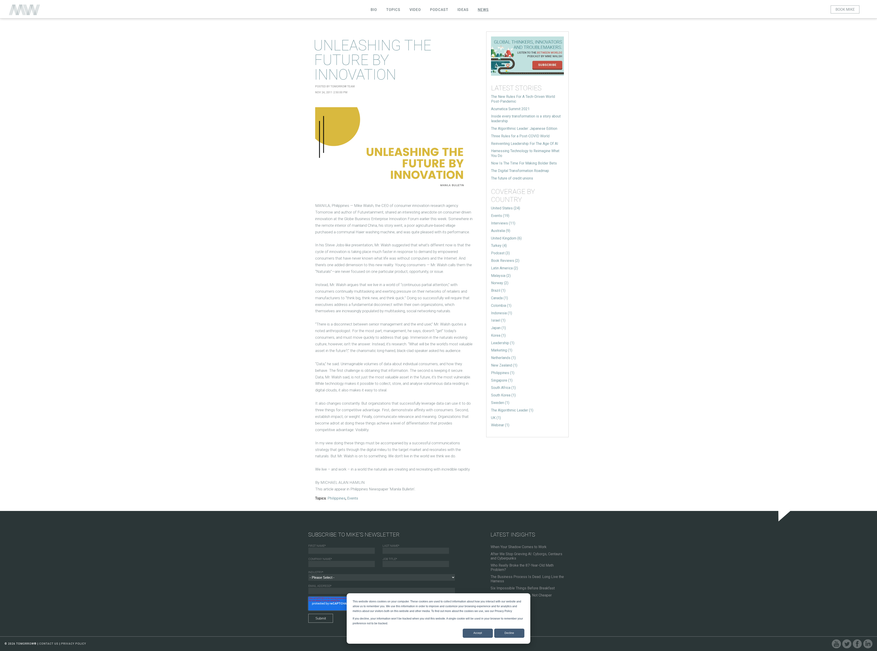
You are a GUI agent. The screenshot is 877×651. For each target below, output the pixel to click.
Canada (499, 298)
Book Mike (845, 9)
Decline (509, 633)
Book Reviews (505, 260)
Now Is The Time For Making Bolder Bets (524, 163)
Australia (500, 231)
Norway (499, 283)
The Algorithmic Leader (512, 410)
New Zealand (504, 365)
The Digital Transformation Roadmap (520, 171)
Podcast (500, 253)
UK (496, 418)
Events (352, 498)
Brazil (498, 290)
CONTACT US (48, 643)
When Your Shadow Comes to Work (519, 547)
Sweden (500, 403)
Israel (498, 320)
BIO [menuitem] (374, 10)
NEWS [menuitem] (483, 10)
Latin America (504, 268)
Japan (498, 328)
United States (505, 208)
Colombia (501, 305)
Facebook (857, 643)
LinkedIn (867, 643)
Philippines (337, 498)
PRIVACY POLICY (73, 643)
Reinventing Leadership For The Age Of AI (524, 143)
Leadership (502, 343)
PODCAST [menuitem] (439, 10)
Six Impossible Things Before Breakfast (523, 588)
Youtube (836, 643)
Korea (498, 335)
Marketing (501, 350)
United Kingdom (506, 238)
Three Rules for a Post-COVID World (520, 136)
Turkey (499, 245)
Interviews (503, 223)
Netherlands (503, 358)
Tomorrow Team (342, 86)
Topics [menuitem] (393, 10)
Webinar (500, 425)
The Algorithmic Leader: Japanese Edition (524, 128)
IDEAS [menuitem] (463, 10)
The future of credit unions (512, 178)
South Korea (503, 395)
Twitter (846, 643)
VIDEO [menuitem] (415, 10)
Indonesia (501, 313)
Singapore (501, 380)
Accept (477, 633)
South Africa (503, 387)
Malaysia (501, 275)
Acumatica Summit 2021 (510, 109)
